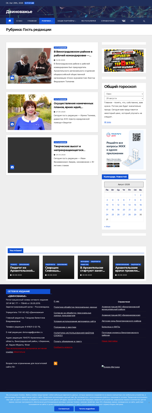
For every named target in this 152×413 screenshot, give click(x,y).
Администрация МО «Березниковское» (121, 315)
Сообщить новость (63, 347)
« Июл (107, 226)
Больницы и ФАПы (111, 327)
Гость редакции (60, 47)
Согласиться (64, 409)
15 (135, 205)
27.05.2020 (60, 112)
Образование (24, 264)
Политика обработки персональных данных (75, 307)
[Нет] (149, 402)
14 (129, 205)
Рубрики (46, 21)
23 (141, 210)
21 (130, 210)
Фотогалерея (88, 21)
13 (124, 205)
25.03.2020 (61, 155)
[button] (144, 21)
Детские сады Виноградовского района (121, 321)
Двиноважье (19, 11)
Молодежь (85, 261)
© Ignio (107, 122)
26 (118, 214)
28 (129, 214)
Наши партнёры (66, 21)
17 (107, 210)
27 (124, 214)
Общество (84, 264)
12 (118, 205)
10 (107, 205)
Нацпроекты (50, 264)
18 (113, 210)
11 (113, 205)
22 (135, 210)
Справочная (108, 21)
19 (118, 210)
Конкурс (14, 264)
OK (132, 21)
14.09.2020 (60, 60)
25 (113, 214)
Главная (32, 21)
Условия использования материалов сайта (75, 321)
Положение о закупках (65, 327)
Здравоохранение (122, 264)
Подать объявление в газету (68, 341)
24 (107, 214)
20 (124, 210)
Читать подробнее (87, 409)
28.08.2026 (17, 275)
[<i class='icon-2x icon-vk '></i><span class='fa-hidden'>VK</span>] (123, 21)
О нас (19, 21)
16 (141, 205)
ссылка (9, 352)
